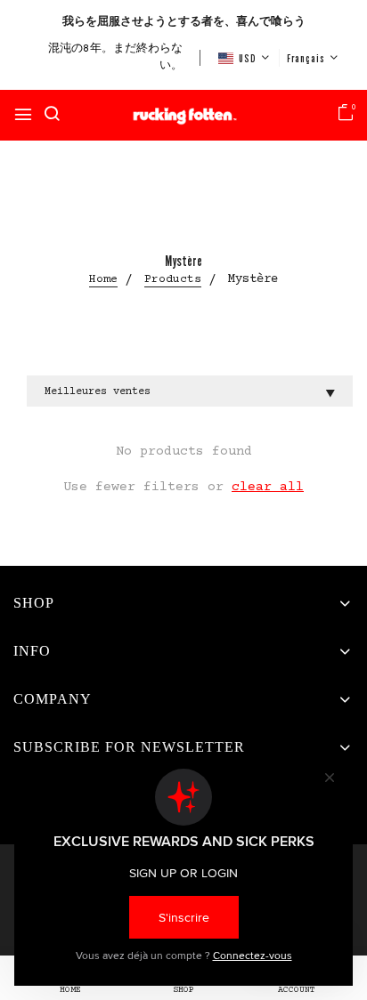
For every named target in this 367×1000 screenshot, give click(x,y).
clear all (268, 487)
